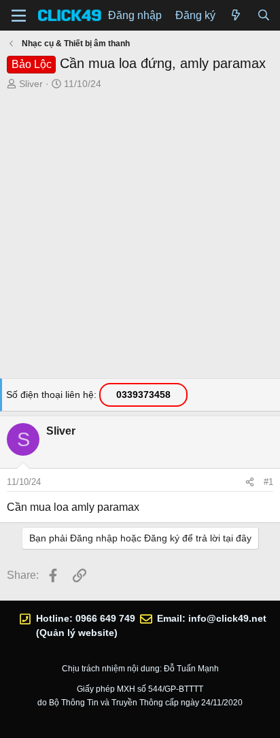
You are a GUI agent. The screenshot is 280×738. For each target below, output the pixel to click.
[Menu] (19, 15)
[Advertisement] (140, 238)
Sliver (31, 83)
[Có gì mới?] (236, 15)
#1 (268, 482)
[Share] (250, 482)
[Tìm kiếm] (263, 15)
